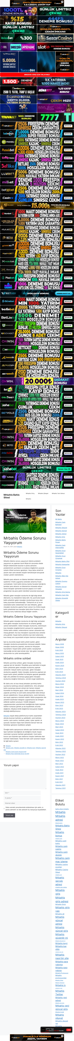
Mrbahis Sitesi (59, 980)
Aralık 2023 (59, 699)
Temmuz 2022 (60, 751)
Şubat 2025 (59, 656)
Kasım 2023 (59, 702)
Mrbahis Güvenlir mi (60, 941)
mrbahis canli (58, 838)
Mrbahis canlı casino (61, 847)
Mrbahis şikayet (59, 1016)
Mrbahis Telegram (59, 982)
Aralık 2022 (59, 736)
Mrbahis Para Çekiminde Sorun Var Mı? (17, 753)
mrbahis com (58, 874)
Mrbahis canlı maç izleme (62, 860)
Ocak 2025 (59, 659)
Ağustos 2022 (60, 748)
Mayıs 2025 (59, 653)
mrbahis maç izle (59, 952)
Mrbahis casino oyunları (61, 865)
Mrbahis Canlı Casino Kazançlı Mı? (16, 751)
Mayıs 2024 (59, 684)
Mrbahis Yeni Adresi (58, 493)
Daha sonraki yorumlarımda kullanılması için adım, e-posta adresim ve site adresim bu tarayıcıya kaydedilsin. (26, 808)
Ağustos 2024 (60, 675)
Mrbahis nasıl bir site (62, 956)
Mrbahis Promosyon (61, 973)
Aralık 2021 (59, 773)
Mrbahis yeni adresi (61, 998)
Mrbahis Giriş (30, 493)
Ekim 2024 (59, 669)
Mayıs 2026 (59, 644)
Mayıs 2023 (59, 721)
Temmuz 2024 (60, 678)
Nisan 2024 (59, 687)
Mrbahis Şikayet (43, 493)
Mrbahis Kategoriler (62, 564)
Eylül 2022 (59, 745)
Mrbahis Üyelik (59, 1012)
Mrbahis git (59, 914)
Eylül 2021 (59, 782)
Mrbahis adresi (60, 817)
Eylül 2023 (59, 708)
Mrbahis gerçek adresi (59, 881)
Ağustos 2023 (60, 712)
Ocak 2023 (59, 733)
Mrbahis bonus (59, 834)
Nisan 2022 (59, 761)
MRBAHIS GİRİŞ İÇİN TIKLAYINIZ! (37, 75)
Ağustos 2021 (60, 785)
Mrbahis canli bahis (60, 842)
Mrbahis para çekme (61, 969)
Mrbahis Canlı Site (62, 595)
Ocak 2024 (59, 696)
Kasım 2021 (59, 776)
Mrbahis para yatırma (61, 963)
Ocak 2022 (59, 770)
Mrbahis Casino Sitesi (61, 871)
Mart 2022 (59, 764)
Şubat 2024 (59, 693)
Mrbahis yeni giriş (59, 1003)
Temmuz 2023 (60, 715)
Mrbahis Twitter (59, 992)
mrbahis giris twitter (61, 887)
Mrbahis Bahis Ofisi (62, 561)
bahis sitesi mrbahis (62, 809)
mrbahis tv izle (58, 988)
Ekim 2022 (59, 742)
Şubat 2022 (59, 767)
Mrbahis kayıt (31, 748)
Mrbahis (28, 499)
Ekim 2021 (59, 779)
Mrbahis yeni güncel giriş (62, 1007)
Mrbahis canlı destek (61, 853)
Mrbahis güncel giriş (61, 929)
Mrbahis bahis (58, 823)
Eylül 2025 (59, 650)
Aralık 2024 (59, 662)
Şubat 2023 (59, 730)
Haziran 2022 (60, 754)
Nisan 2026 (59, 647)
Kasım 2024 (59, 666)
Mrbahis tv (60, 985)
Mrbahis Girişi (60, 904)
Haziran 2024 (60, 681)
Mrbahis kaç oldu (61, 947)
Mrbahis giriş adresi (61, 899)
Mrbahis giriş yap (62, 909)
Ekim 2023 (59, 705)
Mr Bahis (58, 519)
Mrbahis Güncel (61, 531)
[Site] (37, 126)
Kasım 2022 (59, 739)
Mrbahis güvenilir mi (20, 748)
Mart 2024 (59, 690)
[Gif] (37, 205)
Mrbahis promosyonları (61, 976)
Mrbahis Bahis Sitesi (62, 827)
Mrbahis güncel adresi (59, 920)
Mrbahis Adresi (60, 534)
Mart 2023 (59, 727)
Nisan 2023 (59, 724)
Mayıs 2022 (59, 757)
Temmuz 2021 (60, 788)
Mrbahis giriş (10, 748)
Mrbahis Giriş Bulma (62, 592)
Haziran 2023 (60, 718)
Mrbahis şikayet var (61, 1022)
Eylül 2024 (59, 672)
